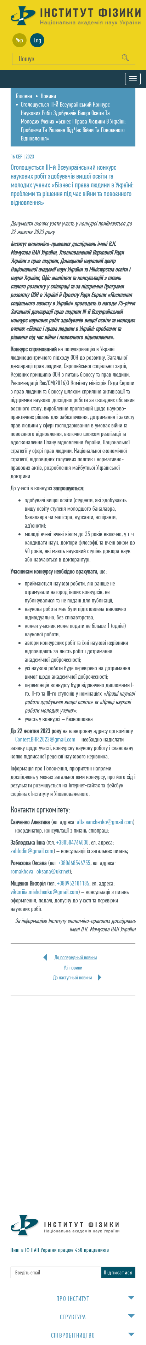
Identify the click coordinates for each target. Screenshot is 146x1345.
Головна (24, 96)
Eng (37, 40)
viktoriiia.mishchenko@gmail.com (44, 891)
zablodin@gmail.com (32, 850)
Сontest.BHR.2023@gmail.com (45, 739)
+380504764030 (72, 842)
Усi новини (73, 967)
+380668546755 (74, 862)
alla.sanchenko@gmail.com (105, 821)
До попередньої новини (76, 957)
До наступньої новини (72, 977)
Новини (48, 96)
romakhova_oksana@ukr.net (40, 871)
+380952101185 (73, 883)
